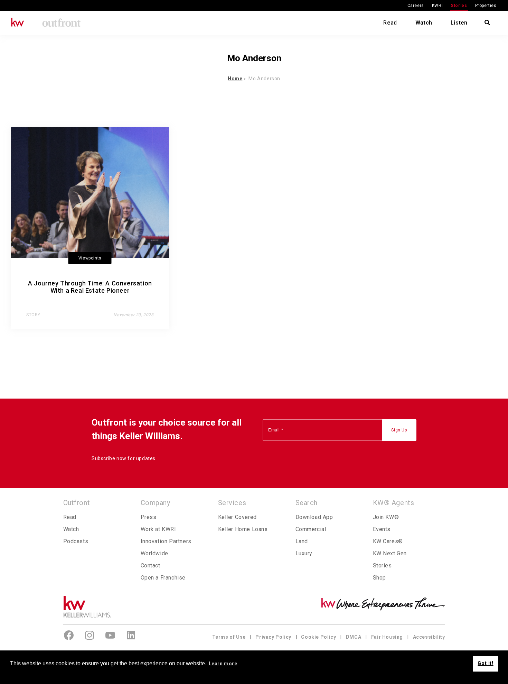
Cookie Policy (318, 637)
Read (390, 22)
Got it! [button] (485, 663)
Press (149, 517)
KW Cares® (388, 541)
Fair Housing (387, 637)
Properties (486, 5)
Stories (459, 5)
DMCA (353, 637)
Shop (379, 577)
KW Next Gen (390, 553)
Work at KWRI (158, 529)
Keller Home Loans (243, 529)
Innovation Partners (166, 541)
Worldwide (154, 553)
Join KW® (386, 517)
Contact (150, 565)
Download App (314, 517)
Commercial (310, 529)
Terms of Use (229, 637)
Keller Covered (237, 517)
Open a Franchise (163, 577)
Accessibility (429, 637)
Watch (423, 22)
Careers (415, 5)
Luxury (304, 553)
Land (301, 541)
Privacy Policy (273, 637)
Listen (459, 22)
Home (235, 78)
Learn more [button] (223, 663)
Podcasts (75, 541)
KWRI (437, 5)
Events (382, 529)
